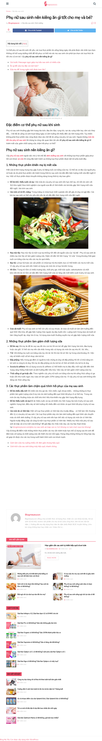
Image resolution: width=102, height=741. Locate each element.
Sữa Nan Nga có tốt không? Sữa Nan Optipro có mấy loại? (37, 661)
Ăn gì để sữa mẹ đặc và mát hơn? (24, 66)
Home (8, 11)
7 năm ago (22, 721)
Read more (51, 558)
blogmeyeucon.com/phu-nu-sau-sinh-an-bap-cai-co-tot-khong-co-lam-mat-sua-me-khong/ (52, 427)
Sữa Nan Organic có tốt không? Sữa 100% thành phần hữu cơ (39, 632)
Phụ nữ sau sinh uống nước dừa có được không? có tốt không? (78, 585)
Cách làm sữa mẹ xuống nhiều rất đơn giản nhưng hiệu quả (34, 442)
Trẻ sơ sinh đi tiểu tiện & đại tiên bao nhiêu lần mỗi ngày (37, 708)
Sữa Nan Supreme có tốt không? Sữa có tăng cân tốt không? (38, 642)
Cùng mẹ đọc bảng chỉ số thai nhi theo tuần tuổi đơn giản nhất (39, 679)
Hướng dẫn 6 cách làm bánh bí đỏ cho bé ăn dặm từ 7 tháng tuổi (40, 689)
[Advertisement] (51, 479)
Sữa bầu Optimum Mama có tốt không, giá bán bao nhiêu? (38, 718)
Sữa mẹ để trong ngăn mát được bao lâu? (28, 69)
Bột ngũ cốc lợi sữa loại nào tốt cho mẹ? (31, 594)
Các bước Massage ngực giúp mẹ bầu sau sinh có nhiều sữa (35, 62)
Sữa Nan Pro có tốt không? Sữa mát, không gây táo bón (37, 623)
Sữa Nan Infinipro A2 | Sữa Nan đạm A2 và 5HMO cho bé (37, 613)
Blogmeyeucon (14, 23)
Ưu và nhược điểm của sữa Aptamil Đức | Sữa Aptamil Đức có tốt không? (42, 699)
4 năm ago (22, 617)
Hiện (24, 43)
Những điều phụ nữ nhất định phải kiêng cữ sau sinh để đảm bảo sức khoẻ (32, 575)
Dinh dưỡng (39, 23)
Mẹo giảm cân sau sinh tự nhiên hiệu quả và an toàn (65, 545)
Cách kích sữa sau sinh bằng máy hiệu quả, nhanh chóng (33, 446)
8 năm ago (22, 702)
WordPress (34, 739)
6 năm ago (64, 549)
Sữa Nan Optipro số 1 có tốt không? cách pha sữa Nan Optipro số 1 (41, 652)
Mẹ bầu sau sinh (18, 11)
